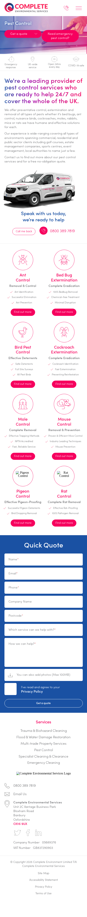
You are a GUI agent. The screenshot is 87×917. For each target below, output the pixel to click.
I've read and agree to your (40, 689)
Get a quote (43, 703)
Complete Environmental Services (29, 7)
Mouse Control (64, 421)
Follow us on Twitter (17, 833)
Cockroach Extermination (64, 349)
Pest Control (43, 750)
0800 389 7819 (66, 9)
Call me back (24, 231)
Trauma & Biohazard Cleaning (43, 730)
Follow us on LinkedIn (38, 833)
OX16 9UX (20, 824)
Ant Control (23, 277)
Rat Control (64, 493)
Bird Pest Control (23, 349)
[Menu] (79, 8)
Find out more (23, 312)
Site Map (43, 873)
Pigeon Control (23, 493)
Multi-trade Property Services (43, 743)
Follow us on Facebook (28, 833)
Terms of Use (43, 893)
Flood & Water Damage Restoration (43, 737)
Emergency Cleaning (43, 762)
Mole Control (23, 421)
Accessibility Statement (43, 880)
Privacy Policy (32, 691)
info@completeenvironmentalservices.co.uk (43, 795)
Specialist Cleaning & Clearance (43, 756)
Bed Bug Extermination (64, 277)
